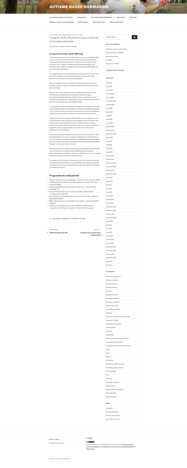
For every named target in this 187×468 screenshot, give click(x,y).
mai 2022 (109, 228)
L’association (82, 17)
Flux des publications (112, 412)
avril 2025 (109, 119)
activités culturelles (112, 280)
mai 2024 (109, 145)
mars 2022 (109, 236)
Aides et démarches (112, 305)
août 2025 (109, 108)
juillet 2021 (109, 261)
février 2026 (110, 94)
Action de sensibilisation (113, 276)
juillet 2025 (109, 112)
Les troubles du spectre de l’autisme (60, 17)
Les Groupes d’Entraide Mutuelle (101, 17)
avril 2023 (109, 192)
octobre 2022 (110, 214)
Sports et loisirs (110, 386)
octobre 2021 (110, 254)
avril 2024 (109, 148)
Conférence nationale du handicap (116, 49)
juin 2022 (109, 225)
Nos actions (121, 17)
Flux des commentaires (113, 415)
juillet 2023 (109, 181)
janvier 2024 (110, 159)
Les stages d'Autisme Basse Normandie (118, 345)
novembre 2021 (111, 250)
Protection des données (56, 443)
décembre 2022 (111, 207)
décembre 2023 (111, 163)
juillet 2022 (109, 221)
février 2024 (110, 155)
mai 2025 (109, 115)
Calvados (109, 313)
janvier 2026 (110, 97)
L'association (110, 335)
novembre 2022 (111, 210)
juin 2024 (109, 141)
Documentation (83, 22)
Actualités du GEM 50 (113, 302)
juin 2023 (109, 185)
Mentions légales (54, 439)
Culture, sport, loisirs (116, 22)
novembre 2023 (111, 166)
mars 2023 (109, 196)
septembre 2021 (111, 258)
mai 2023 (109, 188)
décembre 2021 (111, 247)
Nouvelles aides (111, 371)
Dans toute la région (112, 320)
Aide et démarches (99, 22)
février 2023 (110, 199)
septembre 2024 (111, 134)
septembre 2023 (111, 174)
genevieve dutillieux (74, 35)
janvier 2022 (110, 243)
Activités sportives (111, 284)
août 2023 (109, 177)
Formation (133, 17)
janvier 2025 (110, 126)
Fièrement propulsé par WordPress (60, 459)
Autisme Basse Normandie (79, 7)
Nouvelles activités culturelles (115, 364)
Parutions (109, 378)
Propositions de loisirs (112, 382)
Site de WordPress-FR (113, 419)
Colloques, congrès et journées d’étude (61, 22)
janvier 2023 (110, 203)
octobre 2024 (110, 130)
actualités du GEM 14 (112, 298)
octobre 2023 (110, 170)
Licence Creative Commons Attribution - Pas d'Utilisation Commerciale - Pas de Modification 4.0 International (110, 447)
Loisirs (108, 349)
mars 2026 (109, 90)
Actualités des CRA (112, 295)
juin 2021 (109, 265)
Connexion (109, 408)
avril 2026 (109, 86)
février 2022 (110, 239)
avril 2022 (109, 232)
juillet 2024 (109, 137)
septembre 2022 (111, 217)
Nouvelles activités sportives (115, 367)
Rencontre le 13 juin (112, 56)
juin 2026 (109, 60)
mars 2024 (109, 152)
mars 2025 (109, 123)
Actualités (109, 291)
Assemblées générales (113, 309)
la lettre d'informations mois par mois (117, 338)
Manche (108, 356)
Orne (107, 375)
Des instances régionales (113, 324)
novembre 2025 (111, 101)
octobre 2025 (110, 105)
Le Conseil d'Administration (114, 342)
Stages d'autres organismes (114, 389)
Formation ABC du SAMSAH (114, 52)
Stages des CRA (111, 393)
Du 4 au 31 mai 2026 (112, 63)
